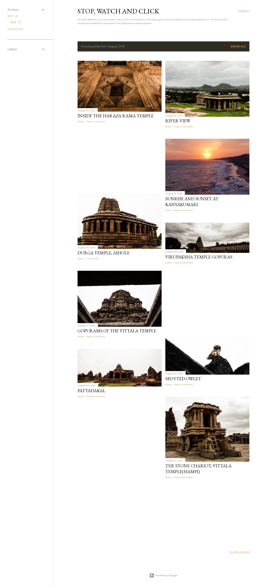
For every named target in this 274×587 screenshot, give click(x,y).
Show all (238, 46)
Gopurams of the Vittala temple (117, 331)
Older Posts (239, 552)
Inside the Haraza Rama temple (116, 116)
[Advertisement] (120, 158)
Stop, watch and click (118, 11)
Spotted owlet (183, 379)
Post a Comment (95, 121)
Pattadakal (91, 390)
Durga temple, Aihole (104, 253)
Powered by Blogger (166, 575)
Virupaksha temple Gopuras (198, 257)
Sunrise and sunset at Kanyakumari (191, 201)
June (15, 22)
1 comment (92, 258)
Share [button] (81, 121)
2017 (12, 16)
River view (177, 121)
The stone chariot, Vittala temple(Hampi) (198, 468)
